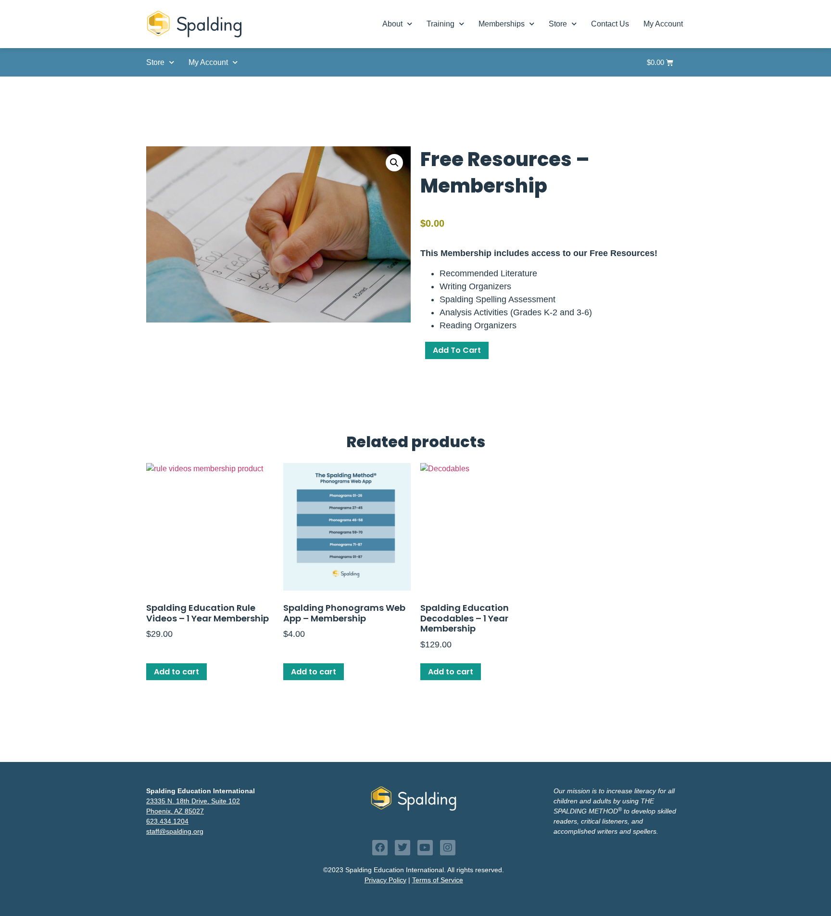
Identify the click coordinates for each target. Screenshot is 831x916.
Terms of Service (437, 880)
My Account (663, 24)
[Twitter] (402, 847)
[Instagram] (447, 847)
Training (440, 24)
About (392, 24)
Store (558, 24)
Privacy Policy (385, 880)
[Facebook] (380, 847)
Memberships (501, 24)
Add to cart (457, 350)
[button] (394, 162)
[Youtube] (425, 847)
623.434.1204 (167, 821)
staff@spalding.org (174, 831)
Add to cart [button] (176, 671)
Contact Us (610, 24)
